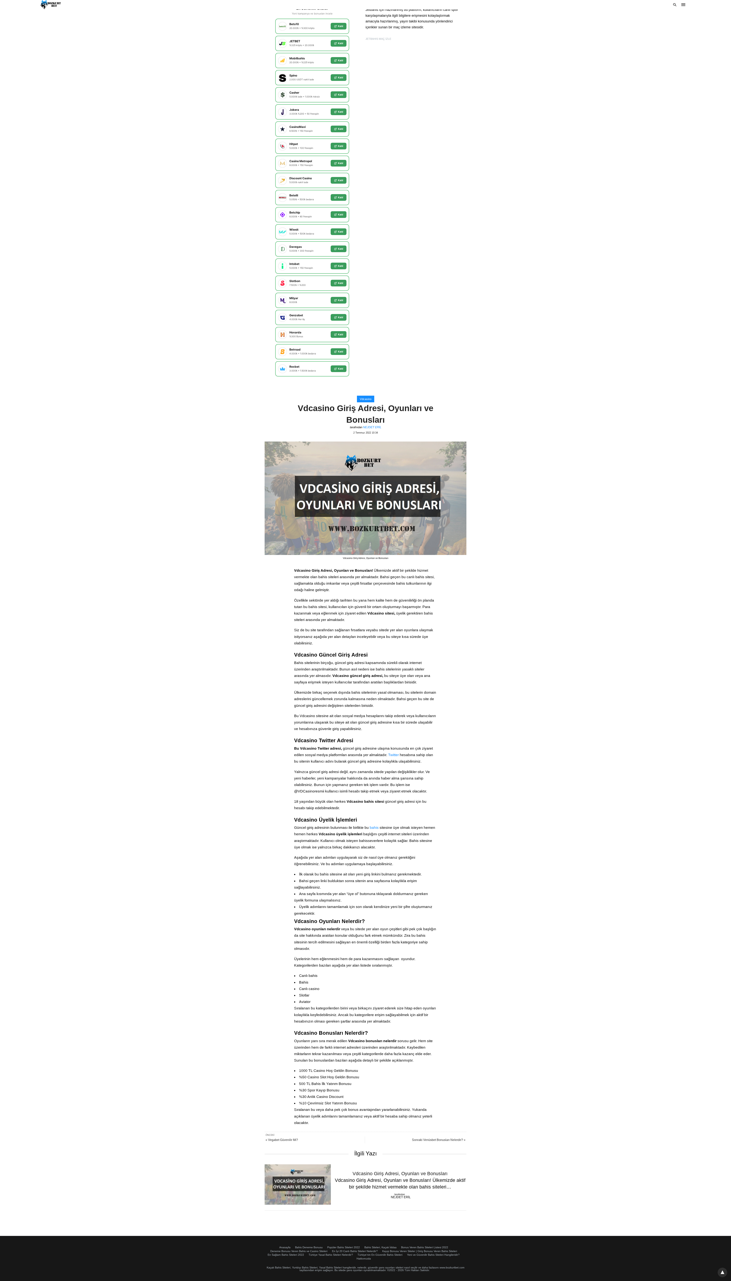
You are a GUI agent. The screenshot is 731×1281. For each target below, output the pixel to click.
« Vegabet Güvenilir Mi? (282, 1140)
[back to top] (722, 1272)
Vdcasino (365, 399)
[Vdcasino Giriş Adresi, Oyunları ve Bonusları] (298, 1184)
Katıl (340, 26)
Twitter (393, 755)
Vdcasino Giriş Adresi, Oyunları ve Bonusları (400, 1173)
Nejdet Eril (372, 427)
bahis (374, 828)
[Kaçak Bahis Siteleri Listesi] (51, 4)
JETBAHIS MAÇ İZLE (378, 38)
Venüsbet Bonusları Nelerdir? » (438, 1140)
